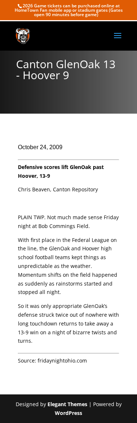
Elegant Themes (67, 404)
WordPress (68, 412)
